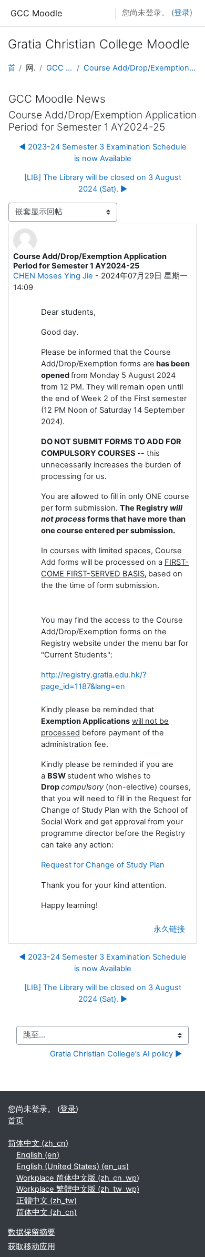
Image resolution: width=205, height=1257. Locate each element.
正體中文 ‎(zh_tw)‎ (46, 1200)
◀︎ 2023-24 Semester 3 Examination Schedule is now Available (103, 152)
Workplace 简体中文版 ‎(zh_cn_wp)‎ (77, 1178)
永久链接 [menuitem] (169, 929)
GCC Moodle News (59, 68)
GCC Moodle (36, 13)
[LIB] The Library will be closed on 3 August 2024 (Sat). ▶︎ (102, 183)
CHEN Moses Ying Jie (53, 276)
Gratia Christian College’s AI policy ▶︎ (116, 1054)
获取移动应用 (31, 1246)
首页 (11, 68)
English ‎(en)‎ (37, 1155)
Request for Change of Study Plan (104, 865)
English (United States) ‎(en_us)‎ (72, 1166)
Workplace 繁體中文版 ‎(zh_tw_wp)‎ (77, 1189)
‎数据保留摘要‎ (31, 1232)
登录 (182, 12)
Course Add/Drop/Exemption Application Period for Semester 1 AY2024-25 (140, 68)
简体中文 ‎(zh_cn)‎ (38, 1143)
